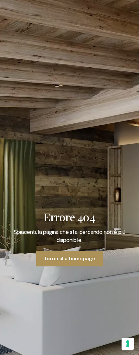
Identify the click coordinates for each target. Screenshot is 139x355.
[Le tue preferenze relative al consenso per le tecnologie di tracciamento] (128, 344)
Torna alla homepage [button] (69, 258)
